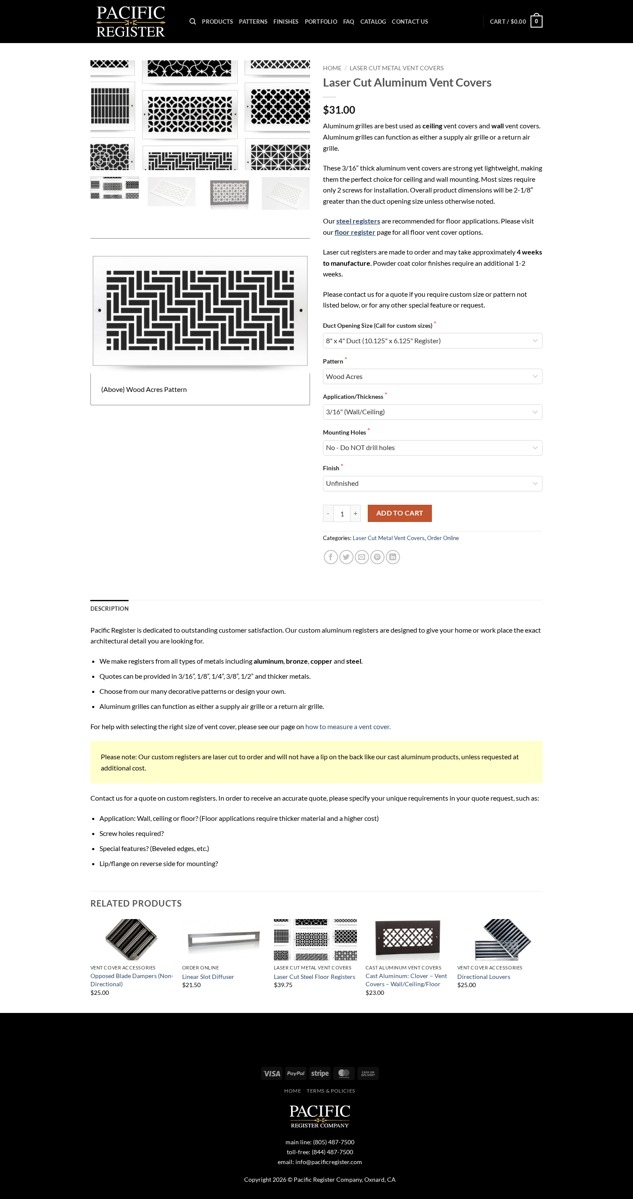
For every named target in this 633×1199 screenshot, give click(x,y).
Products (217, 21)
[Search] (192, 21)
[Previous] (105, 115)
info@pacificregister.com (328, 1161)
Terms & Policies (331, 1090)
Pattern (333, 361)
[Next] (295, 115)
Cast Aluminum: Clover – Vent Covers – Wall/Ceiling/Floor (406, 980)
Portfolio (321, 21)
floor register (355, 232)
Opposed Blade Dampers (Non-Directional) (132, 980)
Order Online (443, 537)
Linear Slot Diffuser (208, 976)
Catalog (373, 21)
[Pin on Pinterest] (377, 557)
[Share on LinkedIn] (393, 557)
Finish (332, 468)
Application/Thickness (354, 396)
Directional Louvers (483, 976)
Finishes (285, 21)
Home (332, 68)
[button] (516, 21)
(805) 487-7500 (333, 1142)
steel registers (358, 221)
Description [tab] (109, 608)
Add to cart (400, 513)
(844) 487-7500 (332, 1152)
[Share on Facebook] (331, 557)
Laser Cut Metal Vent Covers (397, 68)
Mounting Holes (345, 432)
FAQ (348, 21)
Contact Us (410, 21)
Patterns (253, 21)
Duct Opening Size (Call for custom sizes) (378, 325)
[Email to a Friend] (362, 557)
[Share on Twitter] (346, 557)
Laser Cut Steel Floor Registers (314, 976)
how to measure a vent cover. (348, 726)
